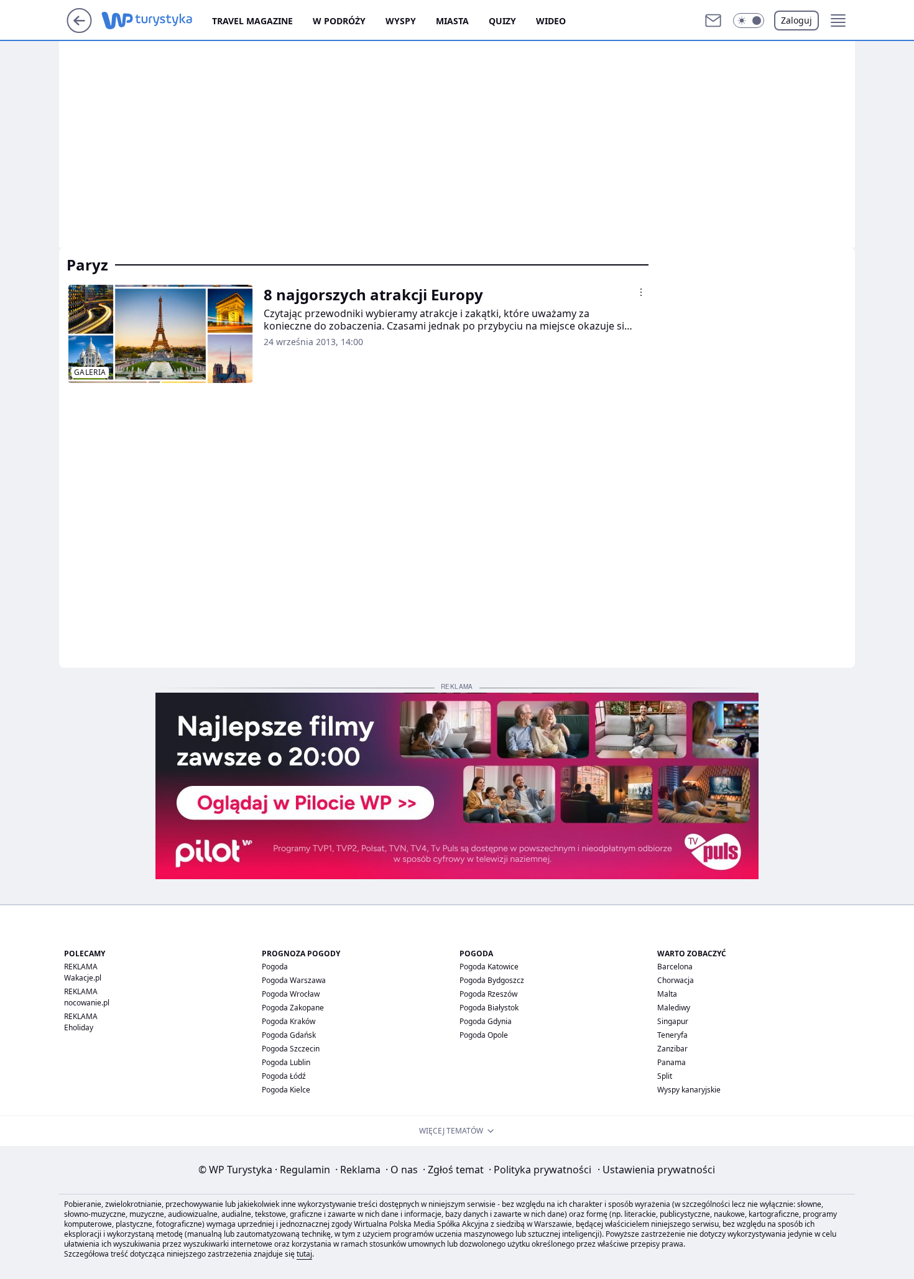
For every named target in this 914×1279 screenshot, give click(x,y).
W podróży (339, 21)
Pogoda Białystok (489, 1007)
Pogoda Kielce (286, 1089)
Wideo (551, 21)
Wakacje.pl (82, 977)
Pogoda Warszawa (294, 980)
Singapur (672, 1021)
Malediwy (673, 1007)
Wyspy (400, 21)
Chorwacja (675, 980)
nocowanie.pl (86, 1002)
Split (664, 1076)
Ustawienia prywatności (656, 1169)
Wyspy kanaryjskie (689, 1089)
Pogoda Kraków (288, 1021)
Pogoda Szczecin (291, 1048)
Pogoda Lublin (286, 1062)
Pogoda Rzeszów (488, 994)
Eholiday (78, 1027)
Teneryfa (672, 1035)
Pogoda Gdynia (485, 1021)
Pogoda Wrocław (291, 994)
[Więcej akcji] (641, 292)
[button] (748, 20)
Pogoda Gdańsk (289, 1035)
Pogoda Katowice (489, 966)
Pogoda (275, 966)
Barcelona (675, 966)
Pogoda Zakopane (293, 1007)
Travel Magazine (252, 21)
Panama (671, 1062)
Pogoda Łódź (284, 1076)
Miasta (452, 21)
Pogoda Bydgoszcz (491, 980)
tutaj (304, 1254)
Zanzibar (672, 1048)
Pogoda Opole (483, 1035)
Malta (667, 994)
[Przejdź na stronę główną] (79, 29)
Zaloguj (796, 20)
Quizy (502, 21)
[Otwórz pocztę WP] (713, 20)
